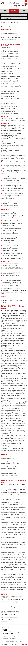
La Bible (23, 10)
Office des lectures (13, 18)
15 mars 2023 (13, 15)
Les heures (14, 10)
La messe (4, 10)
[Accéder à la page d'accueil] (4, 3)
